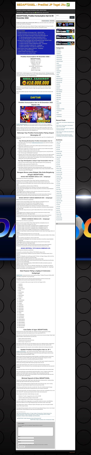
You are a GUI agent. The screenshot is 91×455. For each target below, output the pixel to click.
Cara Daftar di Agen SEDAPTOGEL (26, 49)
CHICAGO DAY (59, 59)
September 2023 (59, 200)
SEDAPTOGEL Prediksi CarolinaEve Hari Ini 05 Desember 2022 (41, 419)
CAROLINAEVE (59, 57)
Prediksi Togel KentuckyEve (21, 124)
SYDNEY (58, 105)
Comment (20, 426)
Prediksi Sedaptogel (28, 415)
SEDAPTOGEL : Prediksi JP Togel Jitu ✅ (43, 4)
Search (57, 15)
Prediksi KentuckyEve (20, 414)
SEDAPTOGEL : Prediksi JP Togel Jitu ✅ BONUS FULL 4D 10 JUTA (33, 12)
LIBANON (58, 84)
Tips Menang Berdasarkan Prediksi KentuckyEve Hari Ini (32, 37)
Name (19, 436)
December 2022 (59, 217)
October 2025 (58, 153)
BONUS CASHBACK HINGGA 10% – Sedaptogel (31, 45)
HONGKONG (58, 70)
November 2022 (59, 219)
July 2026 (58, 143)
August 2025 (58, 157)
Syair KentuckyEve (36, 415)
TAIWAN (57, 106)
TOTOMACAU (58, 110)
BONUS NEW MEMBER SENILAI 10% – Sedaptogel (32, 42)
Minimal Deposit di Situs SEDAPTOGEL (27, 53)
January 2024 (58, 193)
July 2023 (58, 204)
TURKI (57, 112)
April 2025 (58, 164)
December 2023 (59, 195)
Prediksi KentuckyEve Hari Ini (41, 414)
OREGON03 (58, 93)
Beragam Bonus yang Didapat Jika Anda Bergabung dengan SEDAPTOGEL (35, 40)
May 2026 (58, 147)
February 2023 (58, 214)
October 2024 (58, 176)
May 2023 (58, 208)
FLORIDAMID (58, 67)
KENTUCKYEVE (59, 78)
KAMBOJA (58, 76)
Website (19, 441)
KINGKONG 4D (59, 82)
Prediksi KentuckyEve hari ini (37, 142)
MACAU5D (58, 86)
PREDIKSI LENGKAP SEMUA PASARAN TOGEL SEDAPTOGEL (32, 10)
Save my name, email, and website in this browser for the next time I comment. (33, 444)
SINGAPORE (58, 103)
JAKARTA (58, 72)
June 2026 (58, 145)
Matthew (47, 20)
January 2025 (58, 170)
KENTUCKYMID (59, 80)
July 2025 (58, 159)
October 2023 (58, 198)
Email (19, 439)
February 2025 (58, 168)
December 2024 (59, 172)
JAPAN (57, 74)
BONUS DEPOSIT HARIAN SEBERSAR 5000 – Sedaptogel (33, 43)
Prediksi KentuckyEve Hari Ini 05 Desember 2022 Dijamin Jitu (31, 34)
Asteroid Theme (72, 452)
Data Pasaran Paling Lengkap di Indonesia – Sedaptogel (30, 48)
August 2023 (58, 202)
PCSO (57, 101)
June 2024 (58, 183)
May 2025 (58, 162)
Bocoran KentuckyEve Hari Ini (24, 413)
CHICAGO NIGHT (59, 61)
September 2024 (59, 178)
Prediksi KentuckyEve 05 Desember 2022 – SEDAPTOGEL (31, 32)
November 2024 (59, 174)
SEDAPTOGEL (19, 275)
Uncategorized (58, 114)
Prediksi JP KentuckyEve (38, 413)
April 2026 (58, 149)
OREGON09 (58, 97)
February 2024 (58, 191)
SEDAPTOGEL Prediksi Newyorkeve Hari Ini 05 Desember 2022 (29, 418)
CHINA (57, 63)
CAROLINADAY (59, 55)
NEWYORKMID (59, 91)
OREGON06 (58, 95)
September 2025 (59, 155)
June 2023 (58, 206)
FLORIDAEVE (58, 65)
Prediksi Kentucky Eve (47, 413)
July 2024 (58, 181)
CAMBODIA (58, 53)
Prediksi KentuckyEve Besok (30, 414)
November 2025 (59, 151)
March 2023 (58, 212)
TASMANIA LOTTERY (60, 108)
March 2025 (58, 166)
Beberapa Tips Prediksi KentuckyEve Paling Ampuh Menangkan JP (33, 35)
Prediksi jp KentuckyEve (21, 351)
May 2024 (58, 185)
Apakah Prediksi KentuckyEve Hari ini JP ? (27, 51)
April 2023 (58, 210)
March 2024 (58, 189)
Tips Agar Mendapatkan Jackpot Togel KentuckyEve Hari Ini (33, 38)
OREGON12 (58, 99)
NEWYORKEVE (59, 89)
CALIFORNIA (58, 51)
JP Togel (47, 73)
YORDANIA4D (59, 116)
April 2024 (58, 187)
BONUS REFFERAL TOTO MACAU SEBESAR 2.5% (32, 46)
